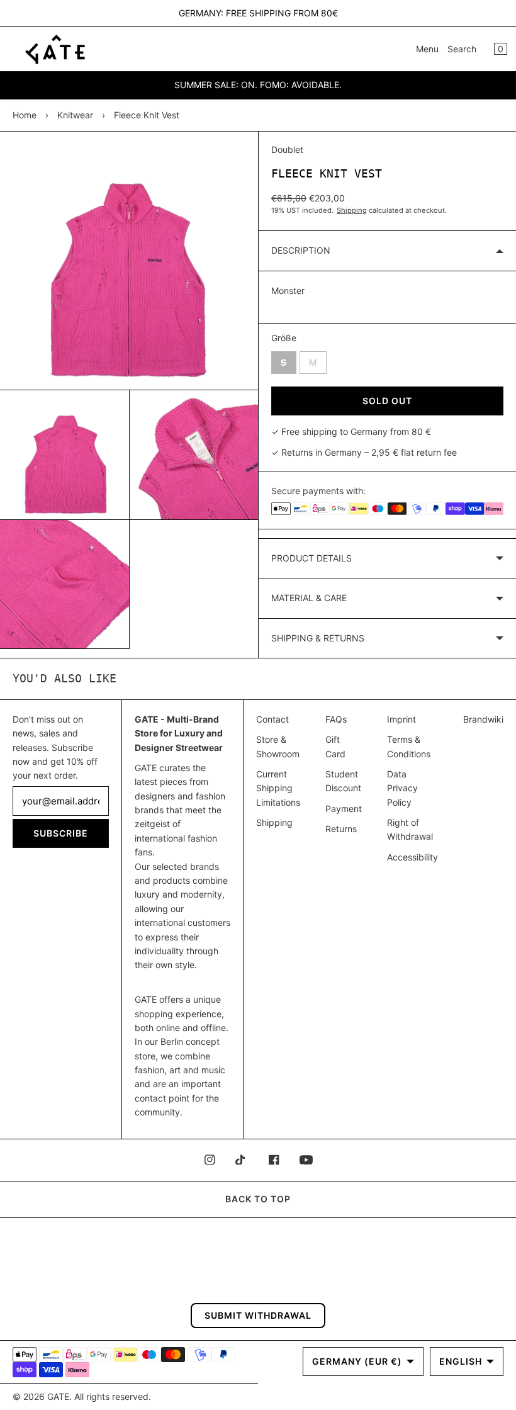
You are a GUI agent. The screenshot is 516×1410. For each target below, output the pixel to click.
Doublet (287, 149)
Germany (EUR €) (357, 1361)
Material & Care (309, 597)
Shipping (352, 210)
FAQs (336, 719)
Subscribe (60, 833)
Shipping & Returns (317, 638)
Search (461, 48)
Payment (343, 808)
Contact (272, 719)
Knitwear (75, 115)
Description (300, 250)
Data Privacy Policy (402, 788)
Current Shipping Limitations (278, 788)
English (460, 1361)
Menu (427, 48)
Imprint (401, 719)
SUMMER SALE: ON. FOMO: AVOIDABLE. (258, 84)
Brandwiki (483, 719)
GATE (58, 1396)
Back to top (258, 1198)
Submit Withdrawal (258, 1315)
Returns (341, 828)
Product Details (311, 558)
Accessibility (412, 857)
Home (24, 115)
